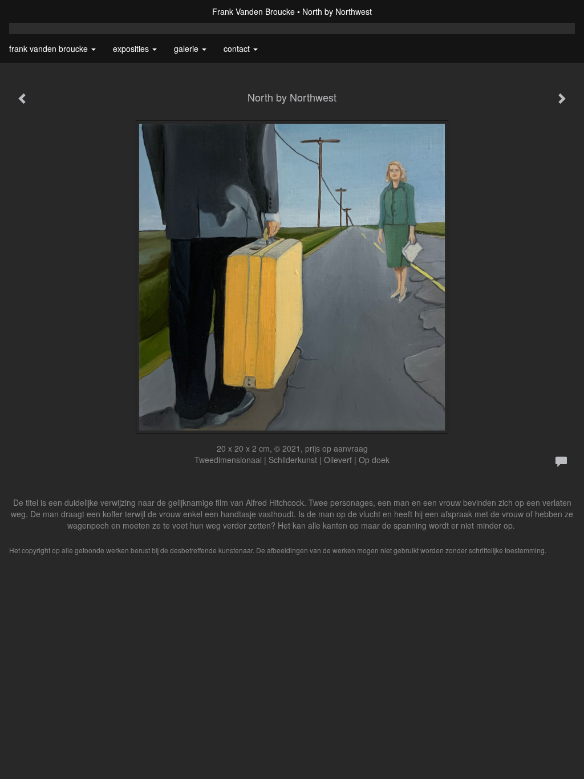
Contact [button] (238, 48)
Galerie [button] (187, 48)
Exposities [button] (132, 48)
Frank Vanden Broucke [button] (49, 48)
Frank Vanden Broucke (253, 11)
